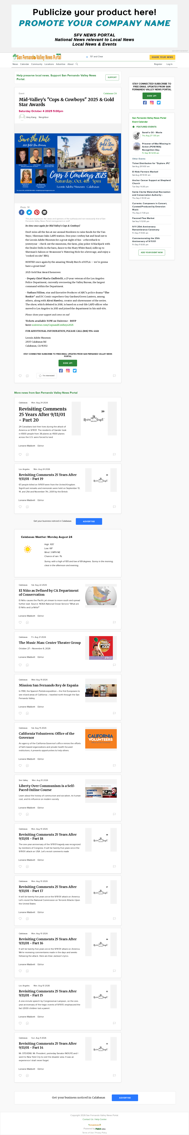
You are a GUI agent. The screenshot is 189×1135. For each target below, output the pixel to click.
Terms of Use (88, 1133)
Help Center (101, 1119)
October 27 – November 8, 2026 (34, 648)
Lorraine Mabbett (27, 446)
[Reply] (28, 375)
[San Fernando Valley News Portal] (37, 56)
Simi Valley (23, 780)
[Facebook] (21, 212)
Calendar (24, 64)
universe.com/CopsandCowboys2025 (52, 325)
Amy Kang (31, 117)
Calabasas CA (110, 93)
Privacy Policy (101, 1133)
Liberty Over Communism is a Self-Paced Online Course (47, 788)
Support (112, 77)
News (15, 64)
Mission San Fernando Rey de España (48, 685)
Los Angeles (24, 469)
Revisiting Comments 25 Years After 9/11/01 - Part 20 (43, 414)
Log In (170, 64)
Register (158, 64)
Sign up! (68, 363)
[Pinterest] (37, 212)
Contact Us (88, 1119)
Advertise (60, 64)
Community (36, 64)
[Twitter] (29, 212)
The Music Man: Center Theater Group (50, 643)
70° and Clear (96, 56)
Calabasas (23, 403)
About (70, 64)
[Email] (44, 212)
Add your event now (152, 252)
